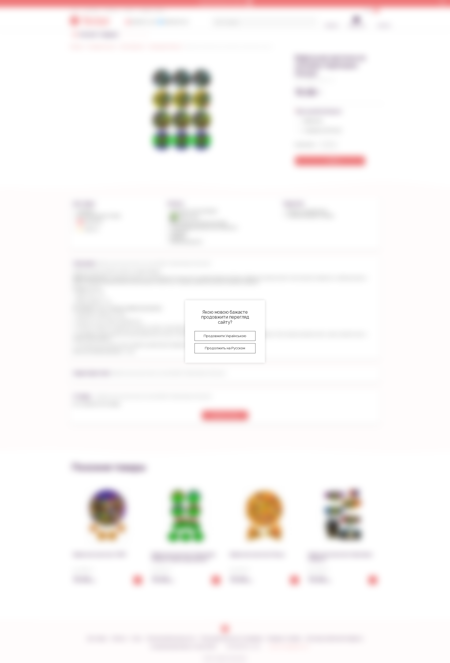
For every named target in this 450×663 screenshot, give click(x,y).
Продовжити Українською (225, 336)
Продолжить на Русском (225, 348)
